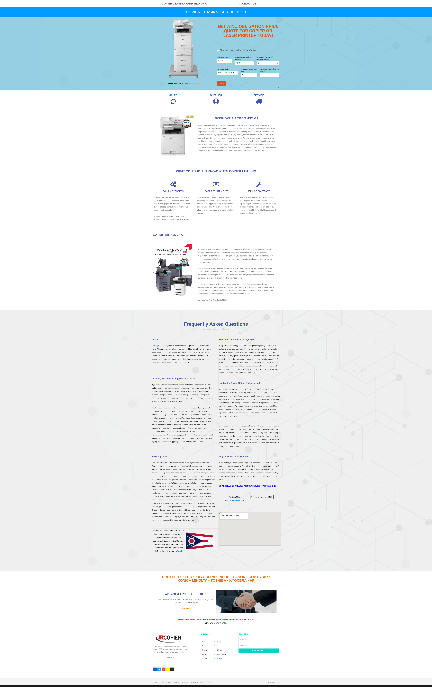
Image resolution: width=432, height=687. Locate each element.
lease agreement (180, 408)
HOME (181, 682)
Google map (239, 500)
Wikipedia (179, 551)
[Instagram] (172, 669)
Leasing (155, 346)
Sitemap (219, 658)
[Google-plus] (163, 669)
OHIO (187, 682)
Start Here (186, 609)
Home (204, 642)
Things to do (229, 500)
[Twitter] (159, 669)
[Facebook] (155, 669)
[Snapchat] (168, 669)
